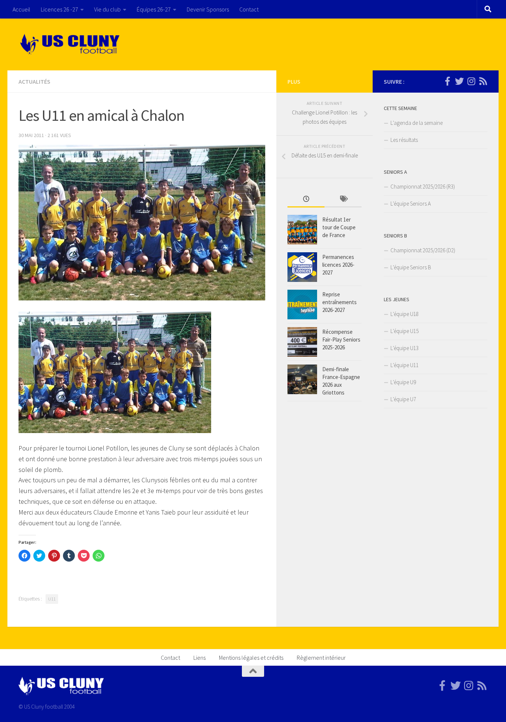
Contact (249, 9)
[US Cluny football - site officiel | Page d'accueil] (71, 44)
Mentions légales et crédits (251, 657)
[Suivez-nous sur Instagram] (471, 81)
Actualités (34, 81)
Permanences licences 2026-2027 (338, 264)
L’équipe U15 (404, 331)
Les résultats (404, 139)
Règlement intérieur (321, 657)
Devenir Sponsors (208, 9)
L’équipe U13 (404, 348)
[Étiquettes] (343, 199)
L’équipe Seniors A (410, 203)
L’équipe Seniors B (410, 267)
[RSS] (483, 81)
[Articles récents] (305, 199)
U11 (52, 599)
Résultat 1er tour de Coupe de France (339, 227)
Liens (199, 657)
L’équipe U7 (403, 399)
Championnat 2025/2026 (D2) (422, 250)
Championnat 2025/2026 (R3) (422, 186)
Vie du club (107, 9)
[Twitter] (459, 81)
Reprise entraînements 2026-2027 (339, 302)
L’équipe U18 (404, 313)
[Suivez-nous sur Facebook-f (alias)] (447, 81)
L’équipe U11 (404, 365)
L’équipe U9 (403, 382)
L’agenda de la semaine (416, 122)
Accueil (21, 9)
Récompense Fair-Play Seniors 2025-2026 (341, 339)
